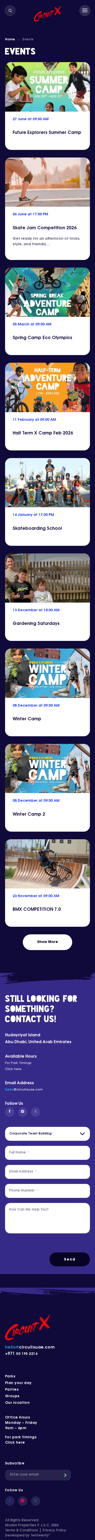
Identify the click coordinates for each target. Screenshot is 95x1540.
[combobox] (47, 1134)
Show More (47, 942)
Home (10, 39)
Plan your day (18, 1383)
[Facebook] (9, 1112)
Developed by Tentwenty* (27, 1535)
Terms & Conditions (21, 1530)
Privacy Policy (54, 1530)
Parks (10, 1376)
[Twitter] (35, 1112)
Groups (12, 1396)
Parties (11, 1390)
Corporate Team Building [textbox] (30, 1133)
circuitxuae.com (30, 1347)
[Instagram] (22, 1112)
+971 (10, 1354)
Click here (13, 1069)
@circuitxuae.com (28, 1089)
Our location (17, 1403)
